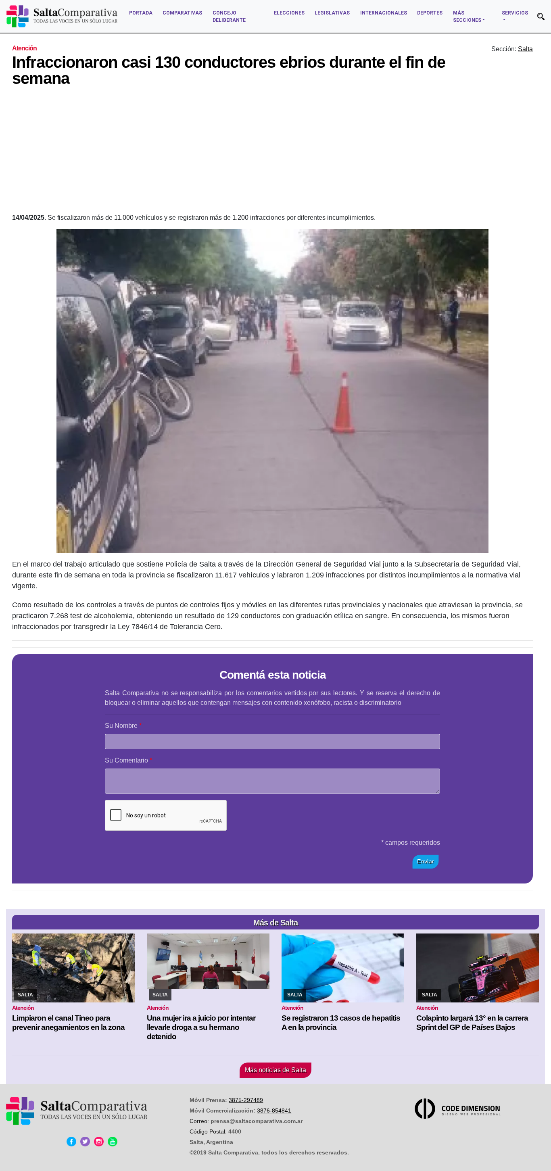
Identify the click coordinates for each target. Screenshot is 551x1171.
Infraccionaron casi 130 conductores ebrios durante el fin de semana (228, 70)
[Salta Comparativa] (61, 16)
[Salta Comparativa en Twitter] (85, 1141)
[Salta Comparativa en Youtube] (112, 1141)
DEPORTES (429, 13)
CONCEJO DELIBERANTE (229, 16)
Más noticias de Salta (275, 1070)
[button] (541, 16)
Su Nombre (121, 725)
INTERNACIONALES (383, 13)
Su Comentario (126, 760)
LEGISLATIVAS (332, 13)
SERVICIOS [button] (515, 13)
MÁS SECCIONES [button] (467, 16)
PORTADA (140, 13)
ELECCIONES (289, 13)
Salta (525, 49)
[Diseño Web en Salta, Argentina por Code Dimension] (459, 1108)
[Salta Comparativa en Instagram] (99, 1141)
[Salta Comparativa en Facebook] (71, 1141)
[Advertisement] (273, 152)
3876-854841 (274, 1110)
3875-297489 (246, 1100)
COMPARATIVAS (182, 13)
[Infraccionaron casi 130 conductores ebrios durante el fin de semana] (272, 391)
